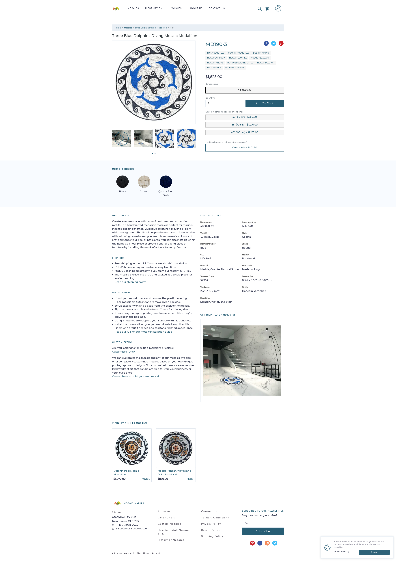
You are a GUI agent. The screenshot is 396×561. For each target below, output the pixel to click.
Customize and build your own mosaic (136, 376)
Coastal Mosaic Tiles (238, 53)
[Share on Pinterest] (281, 43)
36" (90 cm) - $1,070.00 (245, 125)
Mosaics (133, 8)
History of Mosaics (171, 540)
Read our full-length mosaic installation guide (143, 331)
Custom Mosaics (169, 524)
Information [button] (153, 8)
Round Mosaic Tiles (234, 68)
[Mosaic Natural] (116, 11)
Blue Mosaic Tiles (215, 53)
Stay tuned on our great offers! (259, 515)
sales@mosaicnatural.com (132, 528)
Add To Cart (264, 103)
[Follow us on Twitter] (275, 543)
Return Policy (210, 530)
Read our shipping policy (130, 282)
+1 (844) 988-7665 (127, 524)
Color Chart (166, 518)
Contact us (217, 8)
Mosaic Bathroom (216, 58)
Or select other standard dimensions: (224, 112)
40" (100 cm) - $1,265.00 (244, 132)
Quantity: (210, 98)
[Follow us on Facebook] (260, 543)
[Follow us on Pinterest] (252, 543)
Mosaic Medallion (260, 58)
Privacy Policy (211, 524)
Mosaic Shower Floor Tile (240, 63)
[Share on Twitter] (273, 43)
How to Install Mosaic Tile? (173, 532)
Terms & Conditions (215, 518)
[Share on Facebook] (266, 43)
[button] (260, 8)
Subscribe (263, 531)
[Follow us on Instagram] (267, 543)
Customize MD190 (244, 148)
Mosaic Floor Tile (238, 58)
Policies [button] (176, 8)
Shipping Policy (212, 536)
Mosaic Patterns (215, 63)
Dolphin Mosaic (261, 53)
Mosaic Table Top (265, 63)
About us (196, 8)
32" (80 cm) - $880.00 (244, 117)
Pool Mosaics (214, 68)
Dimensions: (211, 84)
